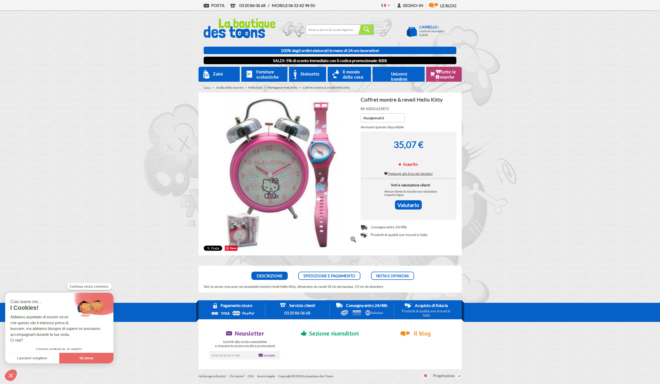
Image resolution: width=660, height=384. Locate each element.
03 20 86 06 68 (252, 5)
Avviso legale (266, 376)
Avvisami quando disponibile (382, 127)
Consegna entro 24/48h (388, 227)
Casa (207, 87)
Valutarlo (408, 205)
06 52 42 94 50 (293, 5)
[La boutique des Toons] (239, 37)
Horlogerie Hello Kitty (283, 87)
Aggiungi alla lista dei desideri (410, 174)
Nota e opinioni (392, 275)
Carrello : (429, 27)
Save (233, 248)
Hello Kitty (255, 87)
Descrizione (270, 275)
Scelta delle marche (229, 87)
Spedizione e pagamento (329, 275)
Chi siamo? (236, 376)
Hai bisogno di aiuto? (212, 376)
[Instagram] (425, 376)
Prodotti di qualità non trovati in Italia (398, 235)
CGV (251, 376)
